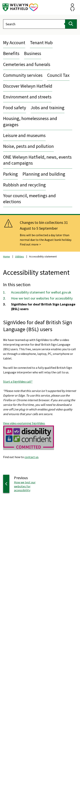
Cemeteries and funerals (26, 64)
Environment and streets (27, 97)
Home (6, 256)
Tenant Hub (41, 43)
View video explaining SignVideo (24, 423)
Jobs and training (47, 108)
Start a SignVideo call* (18, 381)
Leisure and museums (24, 135)
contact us (31, 457)
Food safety (14, 108)
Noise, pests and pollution (28, 146)
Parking (10, 174)
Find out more (29, 244)
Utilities (19, 256)
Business (32, 53)
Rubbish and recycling (24, 185)
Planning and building (44, 174)
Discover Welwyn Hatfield (27, 86)
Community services (23, 75)
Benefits (11, 53)
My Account (14, 43)
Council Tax (58, 75)
